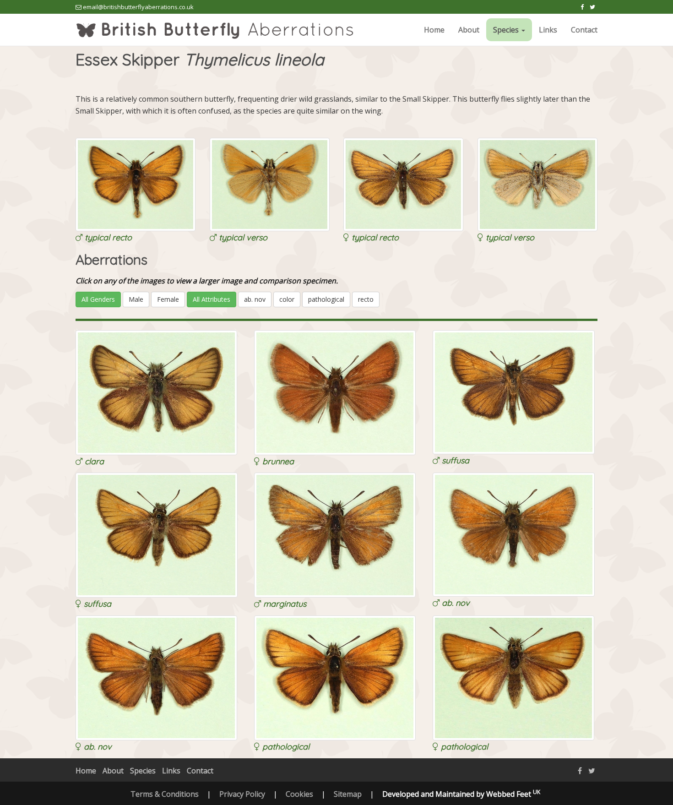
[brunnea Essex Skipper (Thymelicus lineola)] (335, 392)
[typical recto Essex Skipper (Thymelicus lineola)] (135, 184)
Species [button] (507, 30)
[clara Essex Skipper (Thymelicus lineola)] (156, 392)
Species (143, 771)
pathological (326, 299)
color (286, 299)
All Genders (98, 299)
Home (434, 30)
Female (168, 299)
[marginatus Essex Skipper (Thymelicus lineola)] (335, 534)
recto (366, 299)
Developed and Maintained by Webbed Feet (461, 794)
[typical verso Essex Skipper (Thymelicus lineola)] (270, 184)
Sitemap (348, 794)
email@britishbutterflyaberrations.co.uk (138, 7)
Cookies (299, 794)
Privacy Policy (242, 794)
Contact (584, 30)
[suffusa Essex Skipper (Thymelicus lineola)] (514, 391)
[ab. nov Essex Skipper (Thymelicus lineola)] (514, 534)
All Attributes (211, 299)
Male (136, 299)
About (468, 30)
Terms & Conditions (164, 794)
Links (548, 30)
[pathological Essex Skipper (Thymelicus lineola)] (335, 677)
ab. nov (255, 299)
